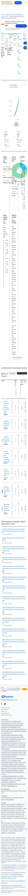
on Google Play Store (11, 878)
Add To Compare (21, 26)
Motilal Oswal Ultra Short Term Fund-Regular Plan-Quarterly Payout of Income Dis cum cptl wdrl (14, 598)
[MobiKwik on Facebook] (1, 704)
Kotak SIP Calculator (6, 828)
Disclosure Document (6, 715)
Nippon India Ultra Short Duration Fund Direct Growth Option (6, 407)
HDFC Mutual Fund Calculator (8, 804)
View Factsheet (17, 357)
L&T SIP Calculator (19, 826)
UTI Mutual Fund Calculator (20, 818)
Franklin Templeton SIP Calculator (17, 825)
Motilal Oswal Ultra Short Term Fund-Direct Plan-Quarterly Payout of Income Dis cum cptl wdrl (14, 568)
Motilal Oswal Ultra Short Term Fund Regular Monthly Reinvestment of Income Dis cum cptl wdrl (14, 652)
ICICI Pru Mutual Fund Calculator (15, 806)
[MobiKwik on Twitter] (5, 704)
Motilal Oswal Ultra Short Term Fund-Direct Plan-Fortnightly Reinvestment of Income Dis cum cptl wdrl (13, 548)
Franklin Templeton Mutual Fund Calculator (11, 808)
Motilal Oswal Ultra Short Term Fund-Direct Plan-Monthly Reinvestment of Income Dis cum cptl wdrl (14, 663)
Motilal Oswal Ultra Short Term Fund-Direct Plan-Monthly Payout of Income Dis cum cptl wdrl (13, 609)
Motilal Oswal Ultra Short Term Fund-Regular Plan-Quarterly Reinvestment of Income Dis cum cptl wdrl (14, 630)
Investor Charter (5, 713)
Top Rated (12, 373)
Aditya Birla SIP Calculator (18, 828)
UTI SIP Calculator (11, 832)
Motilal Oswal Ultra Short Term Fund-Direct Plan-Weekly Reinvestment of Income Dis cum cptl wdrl (14, 674)
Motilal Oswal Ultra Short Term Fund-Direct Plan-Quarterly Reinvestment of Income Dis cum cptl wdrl (14, 641)
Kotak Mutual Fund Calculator (14, 812)
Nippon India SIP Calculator (7, 826)
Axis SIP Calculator (13, 830)
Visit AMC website (11, 688)
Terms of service (5, 707)
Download (18, 2)
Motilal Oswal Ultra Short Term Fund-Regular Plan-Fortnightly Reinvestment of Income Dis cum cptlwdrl (13, 620)
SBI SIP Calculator (16, 823)
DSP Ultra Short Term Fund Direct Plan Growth (7, 490)
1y (15, 384)
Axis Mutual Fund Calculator (14, 816)
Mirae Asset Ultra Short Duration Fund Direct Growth (6, 508)
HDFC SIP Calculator (6, 823)
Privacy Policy (4, 709)
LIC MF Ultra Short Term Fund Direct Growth (6, 473)
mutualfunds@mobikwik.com (9, 700)
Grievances (4, 711)
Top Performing (22, 373)
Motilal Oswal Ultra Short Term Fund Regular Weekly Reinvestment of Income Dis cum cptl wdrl (13, 587)
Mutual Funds (10, 14)
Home (3, 14)
